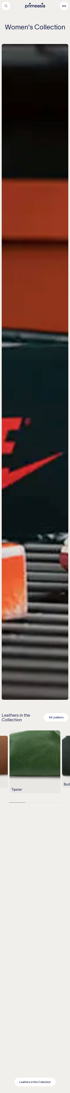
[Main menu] (64, 6)
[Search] (6, 6)
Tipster (16, 789)
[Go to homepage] (35, 5)
